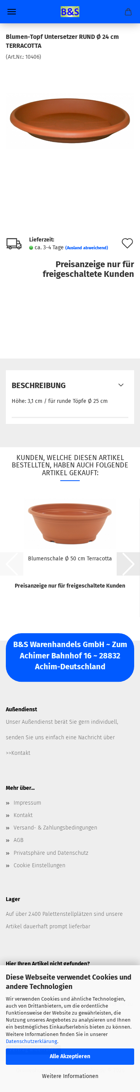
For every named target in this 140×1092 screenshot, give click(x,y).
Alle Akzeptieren (70, 1056)
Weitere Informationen (70, 1076)
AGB (18, 840)
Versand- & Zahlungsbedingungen (55, 827)
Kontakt (23, 815)
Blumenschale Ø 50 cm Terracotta (70, 558)
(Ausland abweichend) (86, 247)
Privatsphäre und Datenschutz (51, 853)
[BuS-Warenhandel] (70, 11)
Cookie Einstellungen (39, 865)
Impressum (27, 803)
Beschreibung (39, 385)
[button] (128, 564)
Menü (11, 11)
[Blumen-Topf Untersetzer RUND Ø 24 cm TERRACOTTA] (70, 119)
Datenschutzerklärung (31, 1041)
